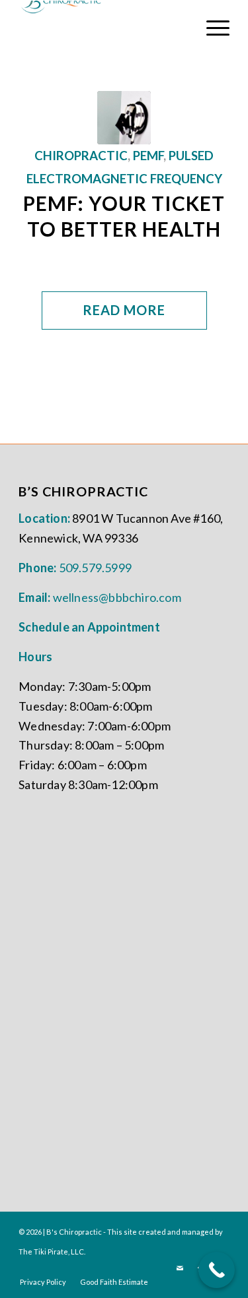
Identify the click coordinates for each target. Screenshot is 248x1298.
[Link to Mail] (180, 1268)
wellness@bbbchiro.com (117, 597)
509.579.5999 (95, 567)
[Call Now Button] (216, 1270)
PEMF (148, 155)
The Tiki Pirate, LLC (51, 1251)
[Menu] (211, 27)
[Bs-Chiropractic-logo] (103, 27)
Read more (124, 310)
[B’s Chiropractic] (124, 117)
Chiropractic (81, 155)
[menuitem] (211, 27)
